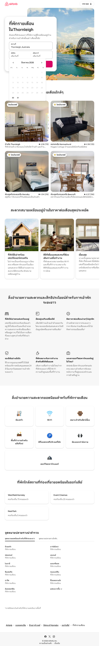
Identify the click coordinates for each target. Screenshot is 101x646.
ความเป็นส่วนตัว (45, 643)
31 (18, 98)
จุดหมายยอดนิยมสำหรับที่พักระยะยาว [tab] (20, 538)
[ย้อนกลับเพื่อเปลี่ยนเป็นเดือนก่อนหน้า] (13, 62)
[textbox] (20, 56)
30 (13, 98)
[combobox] (31, 47)
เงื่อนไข (57, 643)
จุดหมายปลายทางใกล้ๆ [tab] (48, 538)
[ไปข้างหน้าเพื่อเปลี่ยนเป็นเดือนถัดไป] (41, 62)
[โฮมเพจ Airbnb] (11, 4)
